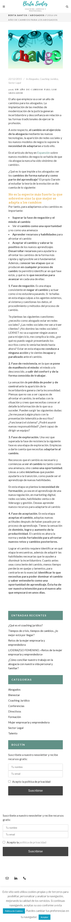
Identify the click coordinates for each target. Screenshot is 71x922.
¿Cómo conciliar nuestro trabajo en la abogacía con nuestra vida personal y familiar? (30, 664)
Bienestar (14, 695)
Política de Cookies (14, 911)
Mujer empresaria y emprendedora (29, 722)
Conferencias (16, 706)
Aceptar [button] (44, 917)
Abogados (37, 15)
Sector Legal (14, 82)
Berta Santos (18, 15)
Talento (12, 733)
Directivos (14, 711)
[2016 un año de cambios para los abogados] (35, 49)
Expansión (43, 152)
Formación (14, 716)
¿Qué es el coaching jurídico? (25, 625)
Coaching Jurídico (49, 78)
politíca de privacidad (37, 781)
